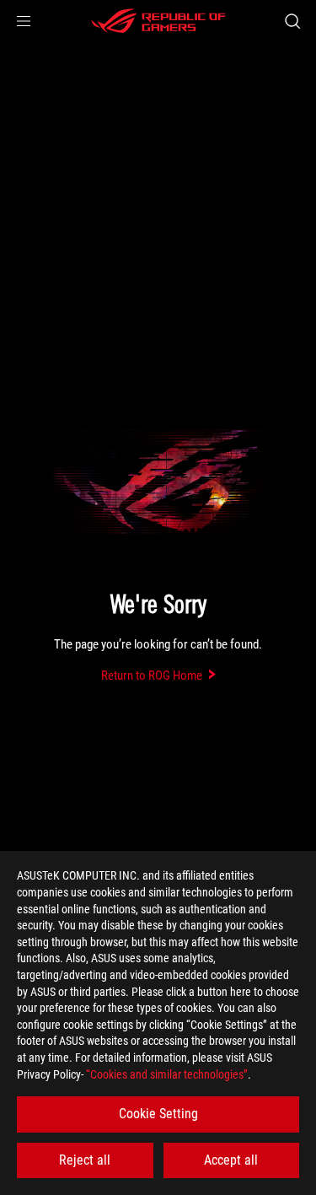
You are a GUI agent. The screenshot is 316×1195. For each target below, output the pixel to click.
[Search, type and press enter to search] (292, 21)
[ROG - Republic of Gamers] (158, 21)
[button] (23, 21)
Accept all (231, 1160)
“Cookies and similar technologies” (167, 1074)
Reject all (84, 1160)
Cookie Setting (158, 1114)
